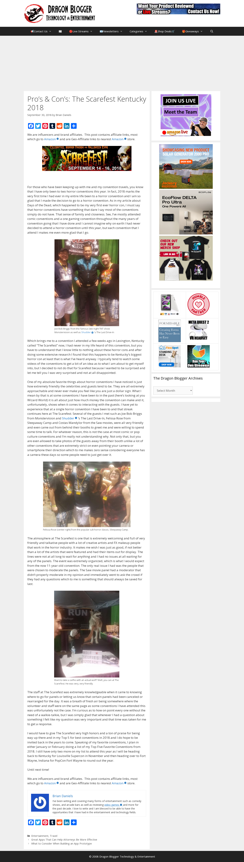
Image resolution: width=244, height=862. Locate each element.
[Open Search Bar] (211, 31)
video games (111, 804)
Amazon (50, 139)
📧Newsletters (109, 31)
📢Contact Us (39, 31)
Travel (53, 836)
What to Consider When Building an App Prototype (61, 843)
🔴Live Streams (79, 31)
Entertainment (39, 836)
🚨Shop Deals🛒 (164, 31)
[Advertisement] (122, 63)
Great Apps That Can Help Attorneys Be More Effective (64, 839)
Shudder (86, 332)
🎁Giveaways (190, 31)
